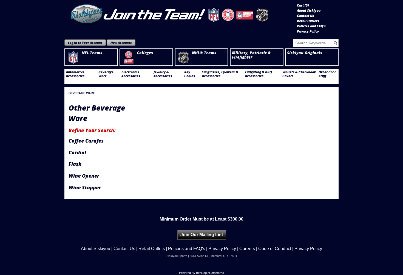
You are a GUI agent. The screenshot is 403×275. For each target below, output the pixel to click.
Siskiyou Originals (304, 53)
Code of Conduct (274, 248)
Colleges (145, 53)
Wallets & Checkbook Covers (299, 74)
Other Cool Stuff (327, 74)
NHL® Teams (204, 53)
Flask (75, 164)
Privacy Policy (308, 31)
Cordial (77, 152)
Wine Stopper (85, 187)
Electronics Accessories (130, 74)
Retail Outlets (308, 21)
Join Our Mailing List (201, 234)
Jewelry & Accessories (163, 74)
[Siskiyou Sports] (179, 15)
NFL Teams (92, 53)
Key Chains (189, 74)
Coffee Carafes (86, 140)
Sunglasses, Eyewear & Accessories (220, 74)
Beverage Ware (105, 74)
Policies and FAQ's (311, 26)
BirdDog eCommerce (210, 272)
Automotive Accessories (75, 74)
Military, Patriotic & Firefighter (251, 55)
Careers (247, 248)
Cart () (303, 5)
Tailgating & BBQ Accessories (258, 74)
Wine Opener (84, 175)
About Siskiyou (308, 10)
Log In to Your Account (85, 42)
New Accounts (121, 42)
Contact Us (305, 16)
